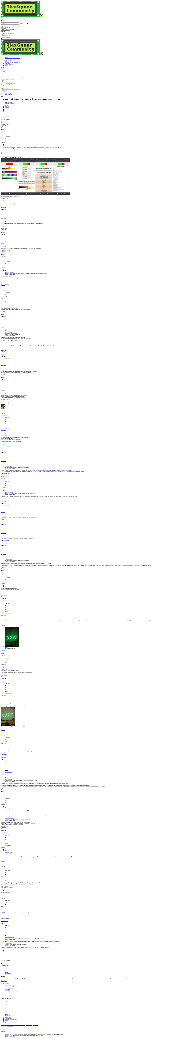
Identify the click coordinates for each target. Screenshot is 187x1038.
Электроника (7, 989)
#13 (5, 536)
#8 (5, 393)
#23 (5, 879)
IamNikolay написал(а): (9, 272)
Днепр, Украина (8, 425)
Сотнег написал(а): (8, 332)
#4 (5, 270)
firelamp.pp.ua (7, 427)
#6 (5, 330)
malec (2, 522)
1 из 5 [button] (2, 116)
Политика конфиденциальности (11, 1019)
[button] (2, 38)
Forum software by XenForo (12, 1025)
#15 (5, 586)
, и (11, 446)
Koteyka (15, 148)
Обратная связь (8, 1017)
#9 (5, 433)
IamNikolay (3, 207)
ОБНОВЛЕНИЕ (4, 435)
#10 (5, 464)
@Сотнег (2, 726)
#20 (5, 777)
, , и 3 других (12, 203)
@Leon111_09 (4, 669)
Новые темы (4, 981)
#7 (5, 368)
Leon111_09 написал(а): (9, 809)
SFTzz (6, 1011)
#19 (5, 746)
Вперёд (2, 115)
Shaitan (11, 102)
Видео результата (4, 886)
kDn (2, 450)
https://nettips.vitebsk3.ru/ (19, 150)
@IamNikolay (3, 248)
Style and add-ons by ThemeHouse (31, 1025)
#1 (5, 145)
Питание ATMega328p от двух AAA (12, 991)
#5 (5, 301)
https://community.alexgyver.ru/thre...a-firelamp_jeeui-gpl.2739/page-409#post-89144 (54, 470)
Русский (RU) (7, 1015)
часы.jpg (6, 647)
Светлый (6, 1014)
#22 (5, 850)
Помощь (6, 1020)
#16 (5, 618)
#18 (5, 698)
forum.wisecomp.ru (8, 613)
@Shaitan (3, 370)
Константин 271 (4, 476)
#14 (5, 557)
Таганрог (6, 611)
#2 (5, 221)
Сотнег (2, 287)
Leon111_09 (3, 598)
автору (19, 196)
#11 (5, 490)
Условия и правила (8, 1018)
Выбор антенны (10, 984)
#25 (5, 935)
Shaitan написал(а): (8, 466)
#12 (5, 515)
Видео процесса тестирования (7, 887)
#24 (5, 909)
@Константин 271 (4, 517)
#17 (5, 667)
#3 (5, 246)
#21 (5, 807)
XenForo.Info (10, 1026)
